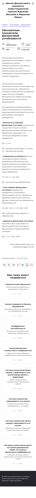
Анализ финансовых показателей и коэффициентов (18, 349)
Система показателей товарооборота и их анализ (18, 400)
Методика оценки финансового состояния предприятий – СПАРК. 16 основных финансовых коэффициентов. (18, 448)
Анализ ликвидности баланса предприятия (18, 305)
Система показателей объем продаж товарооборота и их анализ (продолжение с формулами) (18, 373)
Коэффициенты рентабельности (18, 327)
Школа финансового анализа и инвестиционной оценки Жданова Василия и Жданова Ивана (18, 10)
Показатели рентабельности (18, 284)
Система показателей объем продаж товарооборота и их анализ (18, 423)
